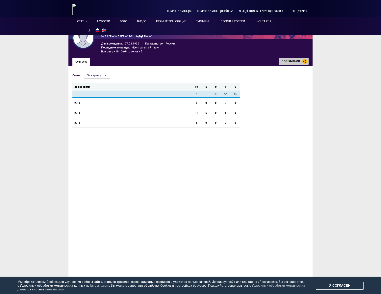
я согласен (339, 285)
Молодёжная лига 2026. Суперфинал (261, 11)
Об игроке (81, 61)
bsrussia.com (99, 285)
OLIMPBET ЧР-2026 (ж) (179, 11)
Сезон (76, 75)
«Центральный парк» (146, 47)
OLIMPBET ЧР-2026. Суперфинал (215, 11)
